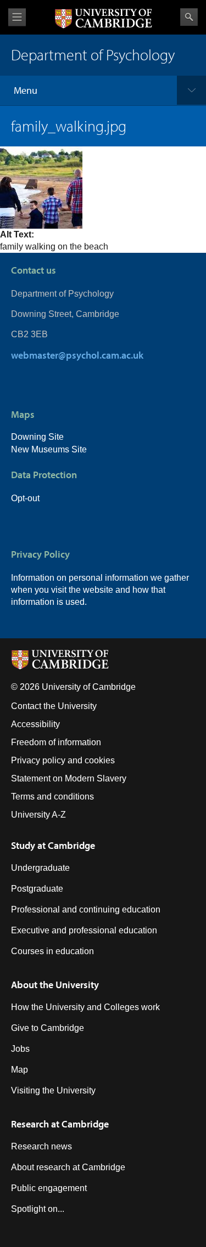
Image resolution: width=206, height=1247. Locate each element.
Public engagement (49, 1188)
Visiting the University (53, 1090)
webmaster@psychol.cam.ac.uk (77, 355)
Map (19, 1069)
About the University (55, 984)
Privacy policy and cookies (63, 760)
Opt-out (25, 498)
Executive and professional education (84, 930)
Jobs (20, 1048)
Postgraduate (37, 888)
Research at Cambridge (60, 1124)
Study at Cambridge (53, 845)
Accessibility (35, 724)
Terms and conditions (52, 796)
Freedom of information (56, 742)
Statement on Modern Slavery (68, 778)
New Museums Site (49, 449)
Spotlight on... (37, 1209)
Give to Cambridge (47, 1028)
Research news (41, 1146)
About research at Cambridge (68, 1167)
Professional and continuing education (85, 909)
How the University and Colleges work (85, 1007)
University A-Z (38, 814)
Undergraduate (40, 867)
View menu (17, 17)
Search (189, 17)
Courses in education (52, 951)
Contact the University (54, 706)
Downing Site (37, 436)
